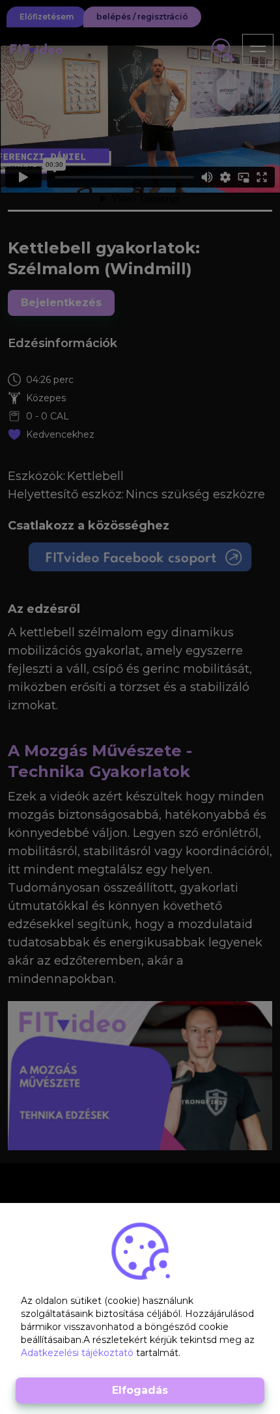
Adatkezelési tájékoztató (78, 1353)
